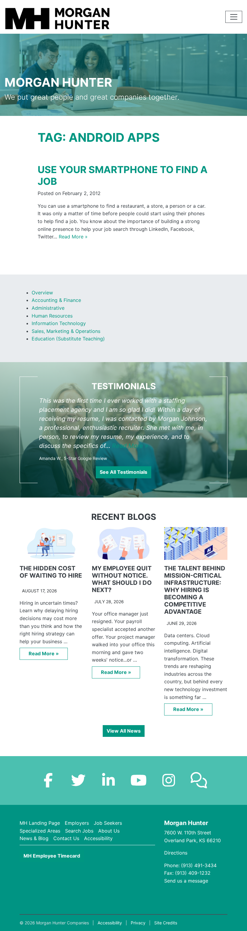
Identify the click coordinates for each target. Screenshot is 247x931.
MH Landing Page (40, 823)
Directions (175, 853)
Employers (77, 823)
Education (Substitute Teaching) (68, 339)
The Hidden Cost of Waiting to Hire (51, 572)
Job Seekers (108, 823)
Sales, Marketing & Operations (66, 331)
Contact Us (66, 838)
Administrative (48, 308)
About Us (109, 831)
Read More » (73, 237)
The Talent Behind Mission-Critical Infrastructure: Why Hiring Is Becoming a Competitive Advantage (194, 590)
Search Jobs (79, 831)
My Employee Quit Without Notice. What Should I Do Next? (122, 579)
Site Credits (165, 922)
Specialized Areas (40, 831)
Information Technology (59, 323)
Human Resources (52, 316)
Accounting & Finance (56, 300)
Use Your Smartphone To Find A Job (123, 175)
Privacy (138, 922)
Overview (42, 293)
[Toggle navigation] (233, 17)
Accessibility (98, 838)
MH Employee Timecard (51, 856)
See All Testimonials (123, 472)
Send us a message (186, 881)
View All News (124, 731)
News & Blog (34, 838)
